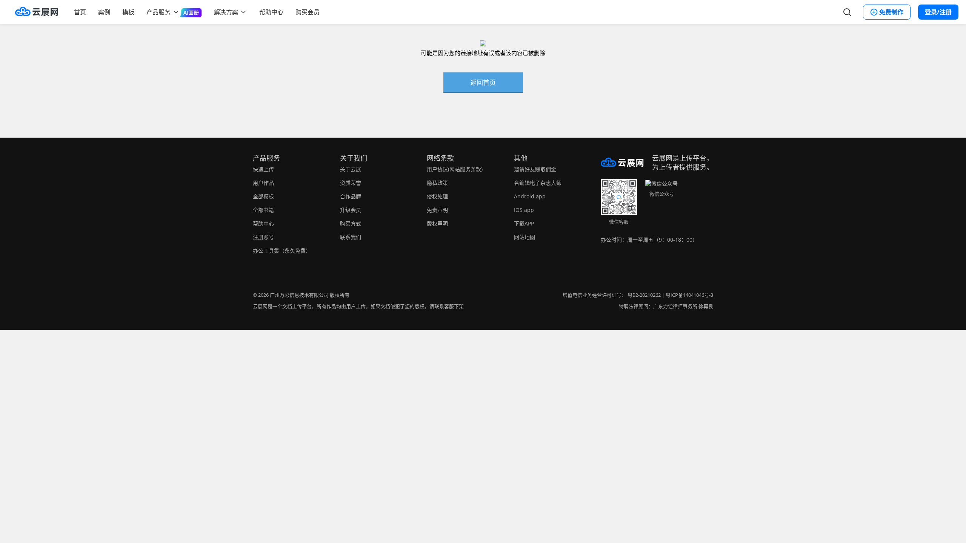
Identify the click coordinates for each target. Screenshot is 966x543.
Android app (530, 196)
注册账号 (263, 237)
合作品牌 (350, 196)
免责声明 (437, 209)
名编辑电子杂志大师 (537, 182)
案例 (104, 12)
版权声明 (437, 223)
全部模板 (263, 196)
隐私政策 (437, 182)
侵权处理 (437, 196)
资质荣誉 (350, 182)
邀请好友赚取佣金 (535, 169)
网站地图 (524, 237)
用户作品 (263, 182)
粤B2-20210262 (644, 294)
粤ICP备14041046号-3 (689, 294)
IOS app (524, 209)
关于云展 (350, 169)
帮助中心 (271, 12)
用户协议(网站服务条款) (455, 169)
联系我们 (350, 237)
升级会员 (350, 209)
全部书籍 (263, 209)
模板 (128, 12)
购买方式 (350, 223)
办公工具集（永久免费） (282, 250)
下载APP (524, 223)
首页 (80, 12)
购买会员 (307, 12)
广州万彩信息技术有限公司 (299, 294)
